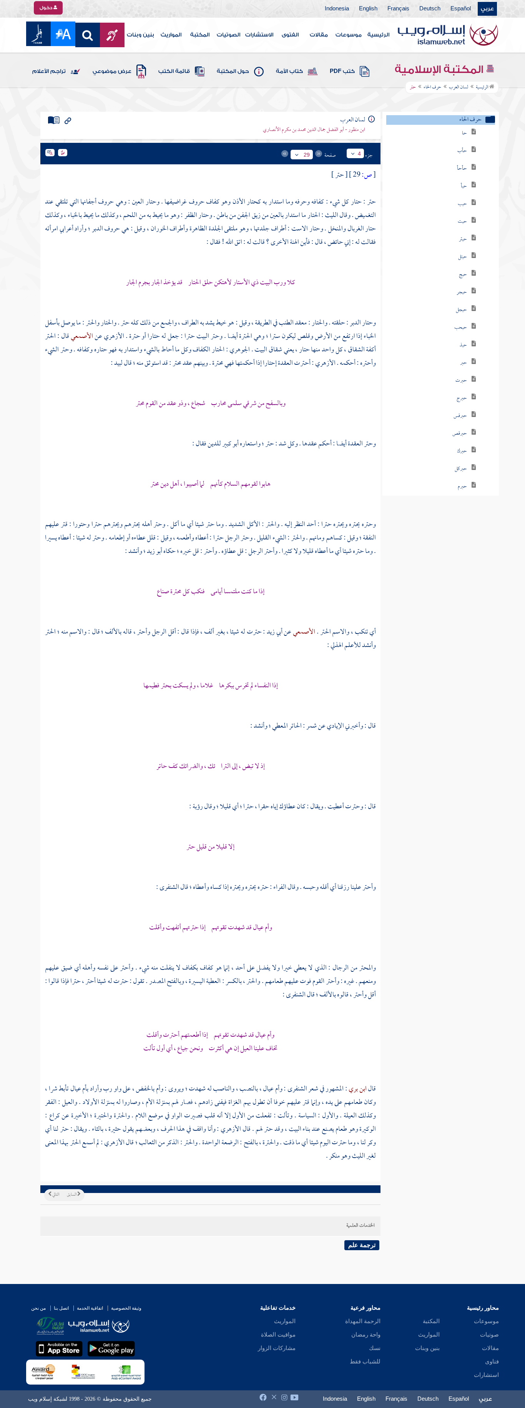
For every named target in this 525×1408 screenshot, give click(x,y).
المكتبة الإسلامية (440, 69)
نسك (374, 1348)
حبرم (462, 486)
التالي (55, 1195)
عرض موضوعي (112, 71)
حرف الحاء (432, 88)
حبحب (460, 327)
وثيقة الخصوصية (126, 1308)
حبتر (463, 239)
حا (464, 133)
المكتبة (199, 35)
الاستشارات (259, 35)
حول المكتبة (233, 71)
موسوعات (349, 35)
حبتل (462, 257)
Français (398, 9)
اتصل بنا (61, 1308)
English (368, 9)
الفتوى (290, 35)
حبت (462, 221)
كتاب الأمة (289, 71)
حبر (463, 363)
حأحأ (462, 168)
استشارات (486, 1375)
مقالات (319, 35)
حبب (462, 204)
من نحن (38, 1308)
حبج (463, 274)
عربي (487, 9)
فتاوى (492, 1361)
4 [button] (359, 154)
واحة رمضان (365, 1335)
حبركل (461, 469)
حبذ (463, 345)
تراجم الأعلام (49, 71)
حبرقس (460, 416)
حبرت (461, 380)
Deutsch (429, 9)
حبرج (462, 398)
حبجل (461, 310)
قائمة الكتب (174, 71)
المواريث (171, 35)
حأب (462, 151)
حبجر (462, 292)
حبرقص (459, 433)
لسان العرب (458, 88)
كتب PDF (342, 71)
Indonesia (337, 9)
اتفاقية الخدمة (90, 1308)
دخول (46, 7)
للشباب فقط (365, 1361)
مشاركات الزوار (277, 1348)
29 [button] (307, 155)
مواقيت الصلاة (278, 1335)
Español (460, 9)
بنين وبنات (140, 35)
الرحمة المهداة (362, 1321)
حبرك (462, 451)
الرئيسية (378, 35)
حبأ (464, 186)
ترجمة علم (361, 1245)
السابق (72, 1195)
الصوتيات (228, 35)
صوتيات (489, 1335)
